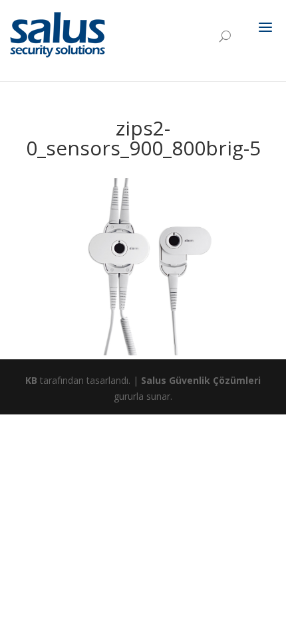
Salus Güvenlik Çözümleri (201, 380)
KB (31, 380)
